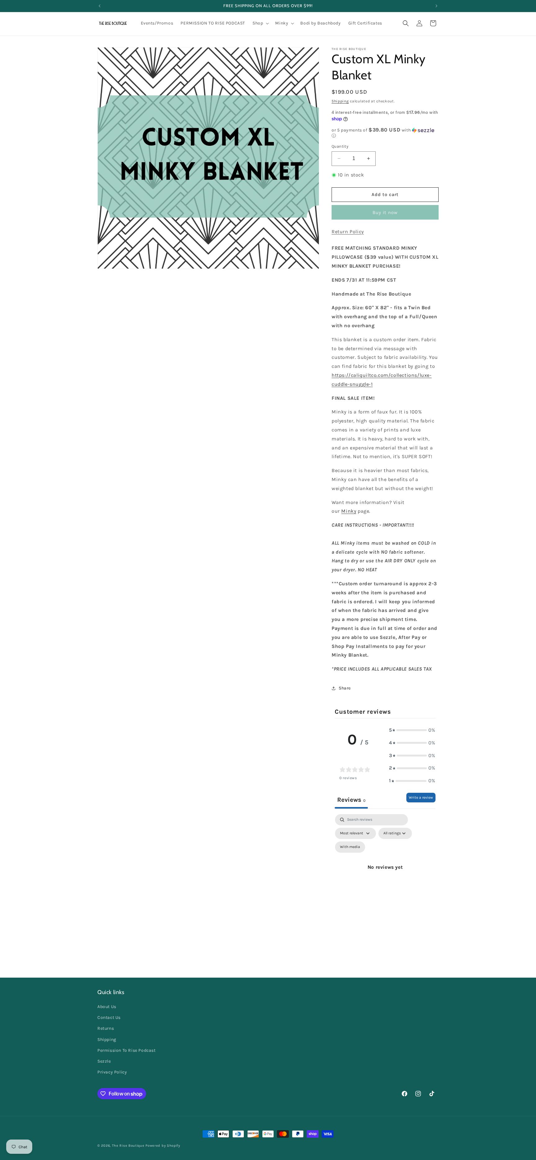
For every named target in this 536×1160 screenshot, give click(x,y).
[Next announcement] (436, 6)
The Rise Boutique (128, 1146)
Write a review (421, 797)
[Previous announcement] (99, 6)
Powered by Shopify (162, 1146)
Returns (105, 1028)
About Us (106, 1006)
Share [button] (345, 688)
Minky (348, 511)
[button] (260, 23)
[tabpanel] (385, 874)
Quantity (340, 146)
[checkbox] (350, 847)
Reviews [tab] (351, 799)
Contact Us (109, 1017)
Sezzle (104, 1061)
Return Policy (348, 231)
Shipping (340, 101)
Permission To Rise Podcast (126, 1050)
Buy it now (385, 212)
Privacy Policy (112, 1072)
